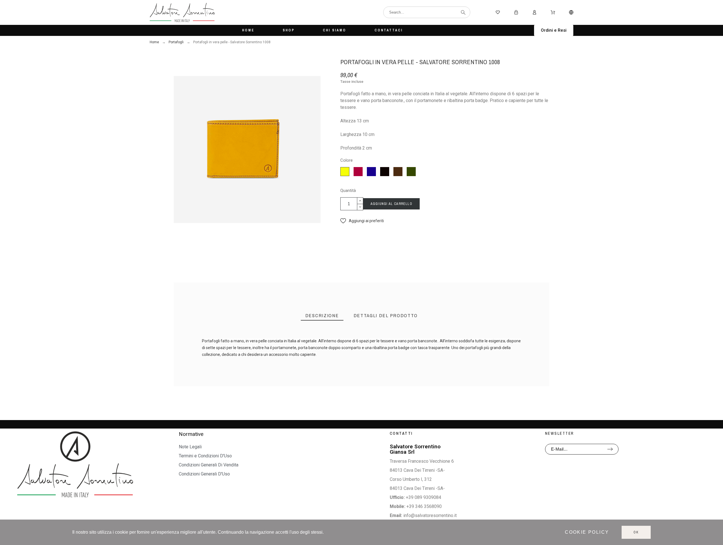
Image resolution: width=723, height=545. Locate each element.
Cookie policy (587, 532)
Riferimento (215, 359)
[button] (553, 30)
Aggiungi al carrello (391, 204)
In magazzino (216, 366)
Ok (636, 532)
